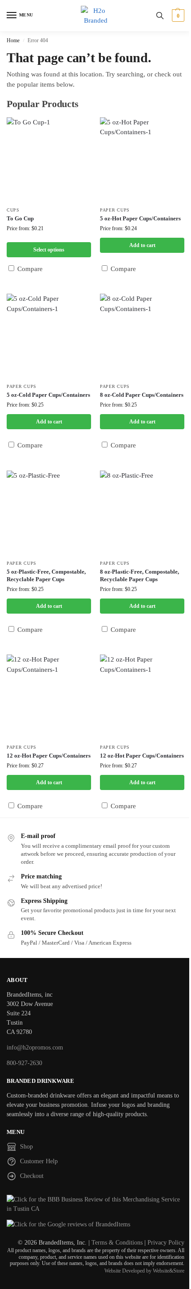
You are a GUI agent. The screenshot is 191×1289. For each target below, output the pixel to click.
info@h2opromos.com (35, 1047)
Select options (48, 250)
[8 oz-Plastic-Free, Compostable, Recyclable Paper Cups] (142, 513)
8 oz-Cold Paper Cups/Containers (141, 394)
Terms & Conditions (117, 1242)
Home (13, 40)
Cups (13, 210)
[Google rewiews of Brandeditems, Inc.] (95, 1224)
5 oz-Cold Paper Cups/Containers (48, 394)
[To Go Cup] (49, 159)
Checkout (32, 1176)
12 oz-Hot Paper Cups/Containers (49, 755)
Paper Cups (115, 210)
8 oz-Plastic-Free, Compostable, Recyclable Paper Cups (139, 575)
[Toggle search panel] (159, 15)
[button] (177, 15)
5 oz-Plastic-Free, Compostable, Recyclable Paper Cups (46, 575)
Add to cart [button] (142, 245)
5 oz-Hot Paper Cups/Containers (140, 218)
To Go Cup (20, 218)
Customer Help (39, 1161)
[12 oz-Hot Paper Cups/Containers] (49, 696)
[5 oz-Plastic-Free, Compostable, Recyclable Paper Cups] (49, 513)
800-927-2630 (24, 1063)
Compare (29, 268)
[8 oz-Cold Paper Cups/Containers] (142, 336)
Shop (26, 1146)
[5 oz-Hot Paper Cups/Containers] (142, 159)
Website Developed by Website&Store (144, 1271)
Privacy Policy (165, 1242)
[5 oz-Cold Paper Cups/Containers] (49, 336)
